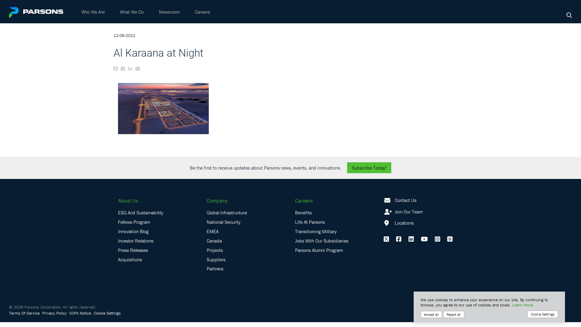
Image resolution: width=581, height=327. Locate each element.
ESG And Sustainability (140, 213)
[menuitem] (93, 11)
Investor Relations (135, 241)
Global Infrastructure (227, 213)
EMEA (212, 231)
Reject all (454, 314)
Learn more (522, 305)
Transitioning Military (316, 231)
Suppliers (216, 259)
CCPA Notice (80, 313)
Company (217, 200)
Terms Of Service (24, 313)
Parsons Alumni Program (319, 250)
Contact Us (405, 200)
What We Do (132, 12)
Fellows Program (134, 222)
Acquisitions (130, 259)
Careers (202, 12)
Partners (215, 269)
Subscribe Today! (369, 168)
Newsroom (169, 12)
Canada (214, 241)
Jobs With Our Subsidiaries (321, 241)
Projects (215, 250)
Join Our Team (408, 212)
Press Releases (133, 250)
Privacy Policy (54, 313)
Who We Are (93, 12)
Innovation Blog (133, 231)
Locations (403, 223)
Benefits (303, 213)
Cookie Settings (107, 313)
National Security (224, 222)
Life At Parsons (310, 222)
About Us (128, 200)
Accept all (431, 314)
